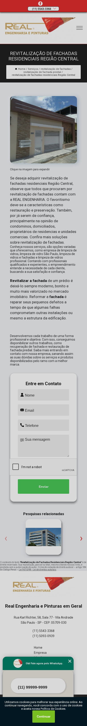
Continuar (43, 716)
